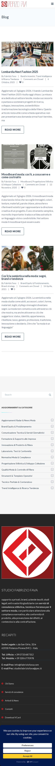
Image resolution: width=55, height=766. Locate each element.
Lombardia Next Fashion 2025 (20, 71)
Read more (13, 129)
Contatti (9, 709)
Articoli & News (12, 700)
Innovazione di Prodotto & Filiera (17, 445)
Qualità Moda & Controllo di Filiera (18, 469)
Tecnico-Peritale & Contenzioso (17, 482)
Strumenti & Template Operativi (17, 475)
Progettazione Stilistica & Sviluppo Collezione (23, 463)
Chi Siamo (9, 683)
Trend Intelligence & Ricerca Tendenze (20, 488)
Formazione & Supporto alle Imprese (19, 439)
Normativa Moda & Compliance (16, 457)
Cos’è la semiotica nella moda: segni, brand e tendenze (24, 277)
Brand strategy (8, 286)
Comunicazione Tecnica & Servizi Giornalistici (23, 432)
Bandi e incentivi (28, 76)
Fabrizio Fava (10, 76)
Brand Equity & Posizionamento (35, 283)
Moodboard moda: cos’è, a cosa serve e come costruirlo (26, 176)
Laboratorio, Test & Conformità (16, 451)
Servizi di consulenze (14, 692)
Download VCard (13, 717)
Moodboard (26, 181)
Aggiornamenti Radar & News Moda (18, 420)
